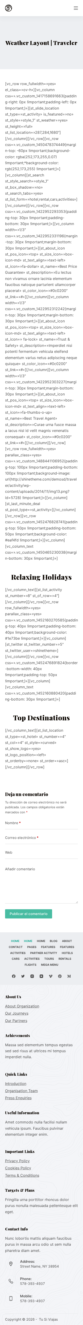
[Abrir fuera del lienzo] (76, 8)
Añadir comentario (20, 869)
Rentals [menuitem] (65, 958)
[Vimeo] (50, 976)
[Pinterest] (60, 976)
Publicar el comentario (28, 914)
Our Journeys (16, 1013)
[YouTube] (41, 976)
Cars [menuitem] (16, 958)
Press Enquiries (18, 1098)
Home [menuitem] (15, 941)
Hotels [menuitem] (67, 953)
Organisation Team (21, 1090)
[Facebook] (13, 976)
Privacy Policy (17, 1161)
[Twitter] (23, 976)
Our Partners (16, 1020)
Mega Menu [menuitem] (49, 964)
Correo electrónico (22, 837)
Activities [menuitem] (18, 953)
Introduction (15, 1083)
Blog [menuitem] (53, 941)
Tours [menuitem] (49, 958)
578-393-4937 (32, 1283)
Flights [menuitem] (30, 964)
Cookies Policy (18, 1168)
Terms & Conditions (22, 1175)
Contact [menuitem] (16, 947)
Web (8, 852)
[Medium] (69, 976)
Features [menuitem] (48, 947)
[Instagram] (32, 976)
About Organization (22, 1006)
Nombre (13, 823)
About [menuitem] (67, 941)
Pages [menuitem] (31, 947)
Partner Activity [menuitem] (43, 953)
